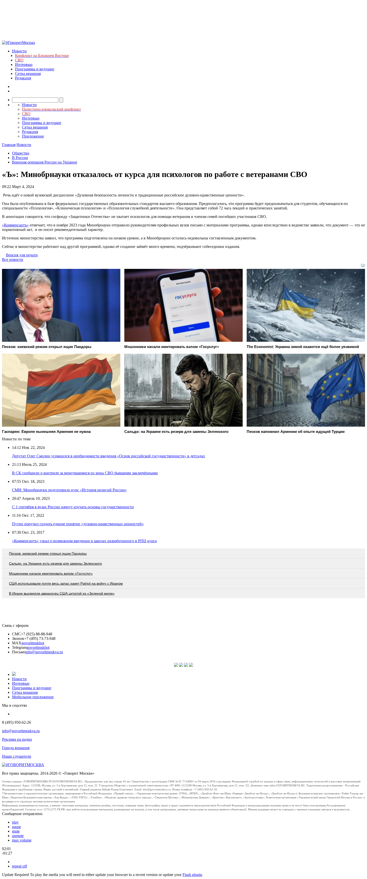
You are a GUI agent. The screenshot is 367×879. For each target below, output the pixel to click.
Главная (8, 145)
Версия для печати (22, 255)
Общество (20, 153)
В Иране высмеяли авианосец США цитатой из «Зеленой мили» (62, 593)
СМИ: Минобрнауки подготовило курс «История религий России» (69, 490)
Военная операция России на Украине (44, 162)
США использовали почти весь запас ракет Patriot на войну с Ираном (66, 583)
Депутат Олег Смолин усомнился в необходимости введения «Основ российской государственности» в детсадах (108, 456)
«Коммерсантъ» (15, 225)
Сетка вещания (28, 73)
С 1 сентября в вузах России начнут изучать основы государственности (73, 507)
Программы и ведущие (34, 69)
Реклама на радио (17, 739)
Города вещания (15, 748)
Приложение (33, 136)
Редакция (23, 78)
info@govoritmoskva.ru (44, 652)
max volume (21, 840)
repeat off (19, 866)
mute (16, 831)
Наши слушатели (16, 756)
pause (16, 827)
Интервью (23, 64)
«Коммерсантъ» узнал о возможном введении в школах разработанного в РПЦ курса (84, 541)
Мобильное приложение (33, 697)
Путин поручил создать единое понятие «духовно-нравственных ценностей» (78, 524)
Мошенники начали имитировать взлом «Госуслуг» (51, 573)
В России (20, 158)
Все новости (12, 259)
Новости (19, 51)
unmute (18, 836)
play (15, 822)
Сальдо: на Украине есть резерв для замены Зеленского (55, 563)
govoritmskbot (32, 643)
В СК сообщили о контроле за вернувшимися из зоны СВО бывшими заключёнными (85, 473)
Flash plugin (192, 875)
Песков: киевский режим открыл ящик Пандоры (48, 553)
